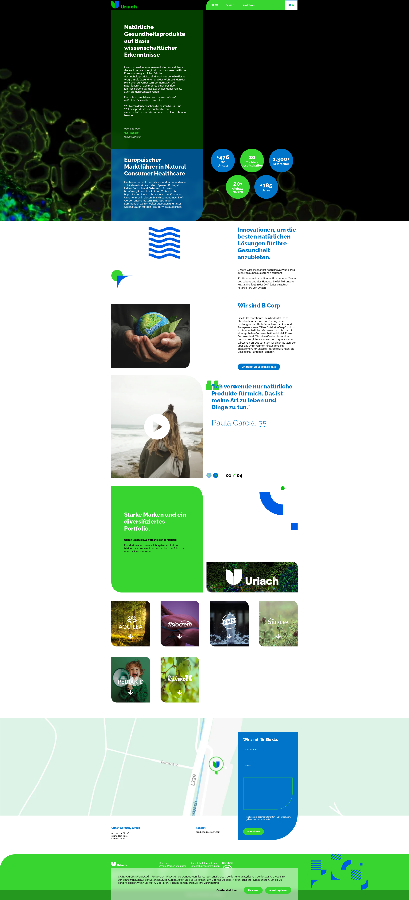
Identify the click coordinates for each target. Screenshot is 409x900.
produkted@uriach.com (208, 832)
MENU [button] (213, 5)
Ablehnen (253, 890)
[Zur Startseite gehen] (124, 5)
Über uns (164, 863)
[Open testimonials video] (157, 426)
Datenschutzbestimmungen (205, 866)
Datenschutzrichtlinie (267, 817)
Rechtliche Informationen (204, 863)
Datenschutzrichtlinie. (162, 879)
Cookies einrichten (226, 890)
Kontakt (229, 5)
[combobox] (291, 5)
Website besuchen (221, 661)
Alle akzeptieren (278, 890)
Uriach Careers (249, 5)
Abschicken (253, 831)
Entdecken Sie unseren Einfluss (259, 367)
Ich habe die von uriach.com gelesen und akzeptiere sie (268, 818)
